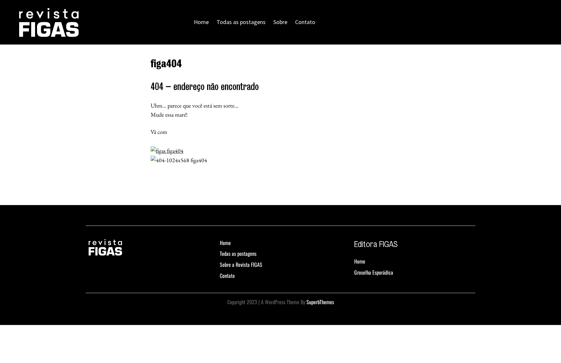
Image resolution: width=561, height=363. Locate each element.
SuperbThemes (320, 302)
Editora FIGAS (376, 244)
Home (201, 22)
